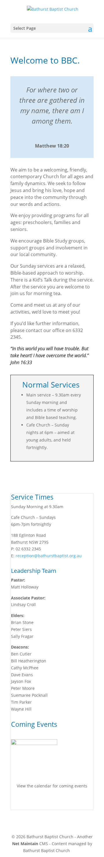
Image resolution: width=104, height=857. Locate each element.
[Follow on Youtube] (57, 802)
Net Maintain (25, 843)
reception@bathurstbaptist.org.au (49, 555)
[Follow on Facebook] (46, 802)
